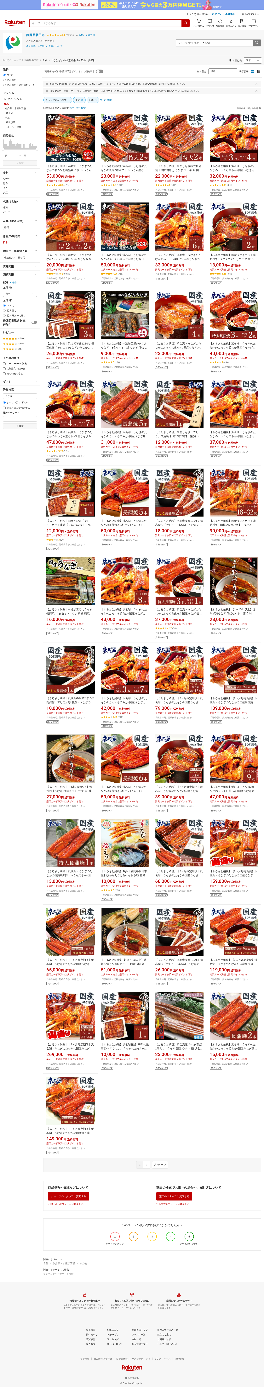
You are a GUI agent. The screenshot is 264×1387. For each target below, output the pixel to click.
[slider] (3, 149)
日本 (5, 242)
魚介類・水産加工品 (64, 1263)
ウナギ (6, 178)
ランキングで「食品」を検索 (58, 1274)
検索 (21, 163)
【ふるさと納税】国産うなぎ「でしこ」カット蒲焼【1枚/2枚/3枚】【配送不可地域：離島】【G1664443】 (69, 524)
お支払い (42, 46)
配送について (56, 46)
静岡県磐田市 (35, 35)
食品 (45, 1263)
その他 (83, 1263)
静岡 (6, 227)
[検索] (186, 23)
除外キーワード (11, 413)
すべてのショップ (11, 60)
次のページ (160, 1164)
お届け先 (7, 287)
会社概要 (31, 46)
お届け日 (7, 300)
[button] (250, 14)
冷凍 (5, 207)
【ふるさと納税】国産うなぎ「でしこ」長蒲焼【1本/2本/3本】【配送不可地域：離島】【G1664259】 (178, 436)
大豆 (5, 192)
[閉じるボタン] (256, 84)
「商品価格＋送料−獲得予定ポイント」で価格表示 (68, 71)
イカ (5, 188)
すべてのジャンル (12, 99)
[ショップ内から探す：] (257, 43)
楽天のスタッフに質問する (174, 1196)
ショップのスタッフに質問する (68, 1196)
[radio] (4, 75)
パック (6, 212)
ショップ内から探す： (189, 43)
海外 (14, 282)
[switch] (34, 322)
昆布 (5, 183)
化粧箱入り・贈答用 (14, 257)
